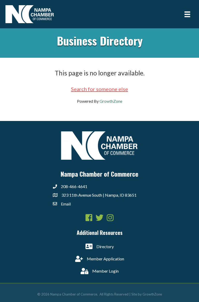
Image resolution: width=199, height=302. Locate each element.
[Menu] (187, 14)
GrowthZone (111, 101)
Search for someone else (99, 89)
